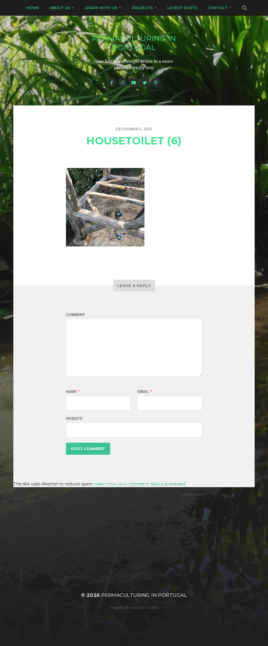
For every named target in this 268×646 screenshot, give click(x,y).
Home (32, 7)
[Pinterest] (155, 82)
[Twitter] (144, 82)
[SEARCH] (244, 7)
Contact (217, 7)
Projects (142, 7)
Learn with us (101, 7)
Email (144, 391)
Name (73, 391)
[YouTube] (133, 82)
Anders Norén (144, 607)
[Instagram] (122, 82)
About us (59, 7)
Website (74, 418)
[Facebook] (111, 82)
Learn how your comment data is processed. (140, 483)
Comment (75, 314)
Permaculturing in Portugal (134, 43)
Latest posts (182, 7)
